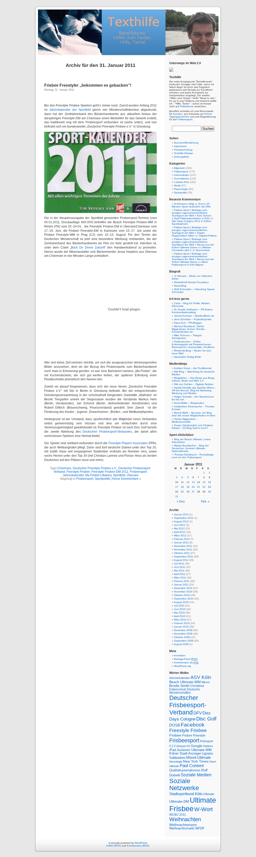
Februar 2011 (182, 581)
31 (176, 496)
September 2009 (184, 640)
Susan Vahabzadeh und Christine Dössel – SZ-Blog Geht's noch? (192, 426)
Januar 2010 (181, 626)
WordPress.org (182, 666)
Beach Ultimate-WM (185, 682)
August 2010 (181, 602)
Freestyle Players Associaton (128, 443)
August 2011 (181, 560)
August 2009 (181, 644)
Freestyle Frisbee (78, 471)
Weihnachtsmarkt (181, 828)
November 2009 (183, 633)
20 (193, 486)
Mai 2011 (179, 570)
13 (193, 482)
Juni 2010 (180, 609)
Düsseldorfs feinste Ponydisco (191, 282)
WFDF (199, 828)
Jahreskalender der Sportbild (70, 109)
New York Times (195, 761)
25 (182, 491)
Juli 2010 (179, 605)
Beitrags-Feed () (186, 659)
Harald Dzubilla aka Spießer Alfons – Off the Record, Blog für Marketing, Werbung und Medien (194, 390)
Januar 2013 (181, 514)
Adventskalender (179, 677)
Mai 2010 (179, 612)
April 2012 (180, 532)
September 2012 (184, 518)
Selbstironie (187, 106)
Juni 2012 (180, 525)
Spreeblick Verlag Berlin (187, 356)
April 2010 (180, 616)
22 (204, 486)
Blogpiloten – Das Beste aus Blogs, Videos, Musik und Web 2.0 (193, 379)
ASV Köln (200, 677)
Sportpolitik (102, 478)
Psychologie (181, 189)
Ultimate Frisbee (192, 804)
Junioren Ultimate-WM (194, 750)
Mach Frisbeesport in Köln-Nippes (190, 263)
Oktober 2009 (182, 637)
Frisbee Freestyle (194, 735)
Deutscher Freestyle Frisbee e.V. (95, 468)
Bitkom (206, 682)
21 (198, 486)
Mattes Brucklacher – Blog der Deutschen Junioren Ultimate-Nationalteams (190, 448)
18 (182, 486)
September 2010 (184, 598)
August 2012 (181, 521)
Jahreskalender (73, 475)
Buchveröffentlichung (186, 142)
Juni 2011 (179, 567)
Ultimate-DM (179, 801)
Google (196, 746)
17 (176, 486)
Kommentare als (186, 662)
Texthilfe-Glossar (183, 153)
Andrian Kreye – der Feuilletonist (193, 368)
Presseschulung (183, 149)
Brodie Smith (179, 686)
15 (204, 482)
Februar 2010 (182, 623)
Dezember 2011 (183, 546)
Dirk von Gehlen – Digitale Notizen (194, 384)
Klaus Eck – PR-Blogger (188, 322)
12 (188, 482)
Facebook (192, 724)
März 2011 (180, 577)
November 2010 (183, 591)
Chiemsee (64, 468)
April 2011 (179, 574)
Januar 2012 (181, 542)
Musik (177, 185)
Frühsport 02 (182, 746)
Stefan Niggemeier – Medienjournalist (185, 420)
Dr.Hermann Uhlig (184, 203)
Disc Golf (206, 718)
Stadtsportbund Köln (185, 794)
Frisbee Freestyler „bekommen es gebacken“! (87, 85)
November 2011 (183, 549)
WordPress (141, 842)
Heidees (208, 746)
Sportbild (119, 475)
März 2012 (180, 535)
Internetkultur (181, 175)
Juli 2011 (179, 563)
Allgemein (179, 168)
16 (209, 482)
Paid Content (192, 765)
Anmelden (180, 655)
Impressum (180, 146)
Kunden (177, 113)
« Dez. (181, 501)
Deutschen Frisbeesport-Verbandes (107, 431)
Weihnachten (185, 819)
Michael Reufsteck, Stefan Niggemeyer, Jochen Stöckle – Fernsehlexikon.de (189, 329)
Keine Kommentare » (126, 478)
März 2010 (180, 619)
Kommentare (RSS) (138, 845)
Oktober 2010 (182, 595)
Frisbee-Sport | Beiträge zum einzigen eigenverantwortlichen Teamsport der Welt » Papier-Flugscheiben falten (190, 231)
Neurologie (175, 761)
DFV (198, 712)
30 (209, 491)
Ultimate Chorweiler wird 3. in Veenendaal (191, 249)
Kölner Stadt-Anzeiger (185, 753)
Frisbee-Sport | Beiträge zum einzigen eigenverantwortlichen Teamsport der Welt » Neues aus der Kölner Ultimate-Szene (193, 243)
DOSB (174, 725)
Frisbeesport (138, 471)
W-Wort (203, 809)
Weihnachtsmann (183, 825)
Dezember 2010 (183, 588)
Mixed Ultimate (198, 757)
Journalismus (181, 178)
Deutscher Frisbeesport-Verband (187, 705)
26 (188, 491)
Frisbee (175, 735)
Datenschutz (177, 689)
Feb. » (205, 501)
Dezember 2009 (183, 630)
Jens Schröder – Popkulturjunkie (193, 319)
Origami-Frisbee (208, 235)
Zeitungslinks (181, 156)
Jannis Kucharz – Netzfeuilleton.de (194, 315)
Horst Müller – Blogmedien (189, 403)
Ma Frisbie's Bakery (98, 475)
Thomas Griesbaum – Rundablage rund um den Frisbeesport (193, 456)
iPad (172, 750)
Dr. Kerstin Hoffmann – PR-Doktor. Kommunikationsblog (192, 311)
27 (193, 491)
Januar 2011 (181, 584)
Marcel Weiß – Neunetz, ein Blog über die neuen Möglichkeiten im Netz (193, 414)
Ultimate (208, 794)
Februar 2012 (182, 539)
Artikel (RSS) (113, 845)
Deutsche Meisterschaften (184, 691)
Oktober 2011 (182, 553)
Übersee (132, 475)
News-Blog (180, 285)
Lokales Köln (181, 182)
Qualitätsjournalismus (184, 770)
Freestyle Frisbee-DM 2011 (110, 471)
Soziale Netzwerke (184, 784)
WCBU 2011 (177, 814)
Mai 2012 (179, 528)
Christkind (197, 685)
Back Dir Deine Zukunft (88, 247)
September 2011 (183, 556)
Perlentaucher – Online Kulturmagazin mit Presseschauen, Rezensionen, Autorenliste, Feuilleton (193, 344)
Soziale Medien (196, 774)
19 (188, 486)
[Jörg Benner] (171, 70)
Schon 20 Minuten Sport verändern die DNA (191, 205)
